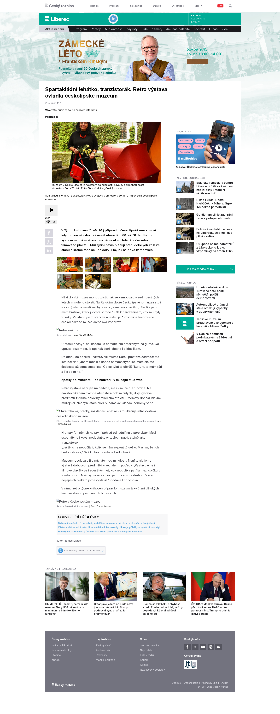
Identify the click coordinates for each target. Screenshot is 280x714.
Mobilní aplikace (105, 660)
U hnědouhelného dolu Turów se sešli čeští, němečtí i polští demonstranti (212, 293)
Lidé (144, 29)
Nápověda (146, 650)
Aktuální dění (54, 29)
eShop (55, 660)
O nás (213, 29)
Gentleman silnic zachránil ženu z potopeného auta (214, 216)
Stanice (157, 6)
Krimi (199, 140)
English (224, 683)
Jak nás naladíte (178, 29)
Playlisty (132, 29)
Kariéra (144, 660)
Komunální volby (62, 650)
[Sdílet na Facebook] (49, 233)
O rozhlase (178, 6)
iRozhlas (94, 6)
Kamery (195, 22)
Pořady (96, 29)
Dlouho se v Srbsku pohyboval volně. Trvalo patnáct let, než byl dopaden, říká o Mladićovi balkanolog (163, 609)
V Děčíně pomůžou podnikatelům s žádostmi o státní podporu (214, 337)
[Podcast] (48, 222)
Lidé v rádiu (147, 655)
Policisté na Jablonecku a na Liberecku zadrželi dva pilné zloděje (214, 232)
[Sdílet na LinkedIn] (49, 250)
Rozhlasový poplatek (152, 669)
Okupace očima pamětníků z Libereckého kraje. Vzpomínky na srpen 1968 (215, 247)
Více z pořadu (186, 282)
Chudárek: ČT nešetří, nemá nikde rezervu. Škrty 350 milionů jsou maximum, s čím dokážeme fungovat (66, 609)
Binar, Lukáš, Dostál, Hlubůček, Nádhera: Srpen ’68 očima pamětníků (214, 203)
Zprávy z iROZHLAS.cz (61, 569)
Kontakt (199, 29)
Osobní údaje (191, 683)
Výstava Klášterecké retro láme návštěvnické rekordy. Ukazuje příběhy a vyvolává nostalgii (109, 527)
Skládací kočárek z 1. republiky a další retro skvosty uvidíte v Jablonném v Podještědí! (107, 523)
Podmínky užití (209, 683)
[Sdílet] (54, 222)
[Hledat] (230, 6)
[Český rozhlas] (59, 6)
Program (114, 6)
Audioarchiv (198, 19)
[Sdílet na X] (49, 241)
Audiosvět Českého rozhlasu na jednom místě (200, 167)
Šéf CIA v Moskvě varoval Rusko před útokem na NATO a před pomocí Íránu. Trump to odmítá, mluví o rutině (211, 609)
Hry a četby (184, 140)
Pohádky (183, 146)
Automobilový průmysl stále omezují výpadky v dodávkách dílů (212, 308)
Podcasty (101, 655)
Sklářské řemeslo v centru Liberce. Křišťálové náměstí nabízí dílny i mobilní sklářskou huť (215, 188)
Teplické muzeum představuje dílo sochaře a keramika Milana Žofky (214, 322)
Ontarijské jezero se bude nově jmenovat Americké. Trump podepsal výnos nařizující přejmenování (113, 609)
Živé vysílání (185, 152)
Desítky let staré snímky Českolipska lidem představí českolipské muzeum (100, 531)
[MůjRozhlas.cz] (51, 117)
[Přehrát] (51, 210)
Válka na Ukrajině (62, 645)
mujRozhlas (136, 6)
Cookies (176, 683)
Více (226, 29)
